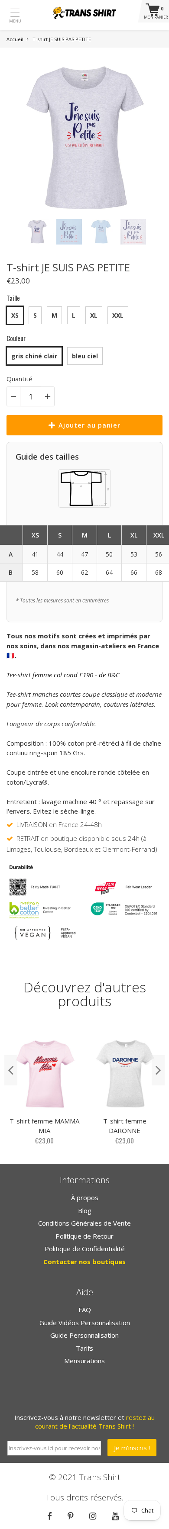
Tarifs (84, 1348)
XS (15, 315)
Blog (84, 1210)
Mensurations (84, 1360)
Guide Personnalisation (84, 1335)
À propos (84, 1197)
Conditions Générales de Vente (84, 1223)
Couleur (16, 338)
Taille (13, 298)
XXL (118, 315)
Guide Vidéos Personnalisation (84, 1322)
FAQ (84, 1309)
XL (94, 315)
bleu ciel (85, 356)
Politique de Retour (84, 1236)
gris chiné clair (34, 356)
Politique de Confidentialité (85, 1248)
